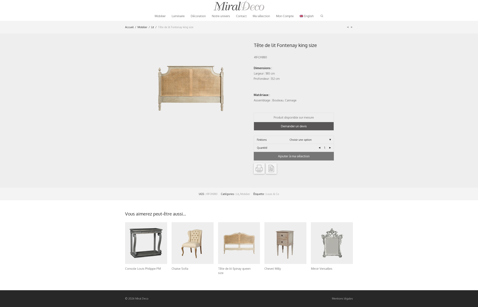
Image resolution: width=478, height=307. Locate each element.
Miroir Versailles (321, 268)
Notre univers (221, 16)
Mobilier (160, 16)
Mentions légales (342, 298)
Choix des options (134, 273)
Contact (241, 16)
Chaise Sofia (180, 268)
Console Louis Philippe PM (143, 268)
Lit (152, 27)
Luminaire (178, 16)
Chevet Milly (272, 268)
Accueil (129, 27)
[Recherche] (321, 16)
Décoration (198, 16)
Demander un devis (294, 126)
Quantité (262, 147)
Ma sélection (261, 16)
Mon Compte (285, 16)
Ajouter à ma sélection (294, 156)
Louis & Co (272, 194)
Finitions (262, 139)
